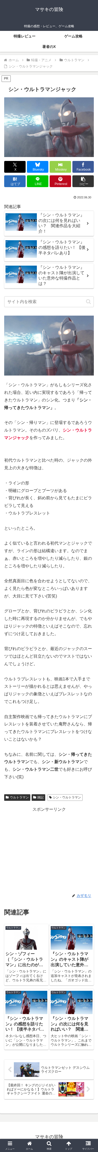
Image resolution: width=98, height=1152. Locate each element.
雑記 (40, 797)
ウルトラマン (19, 797)
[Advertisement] (49, 849)
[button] (83, 181)
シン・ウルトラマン (67, 797)
